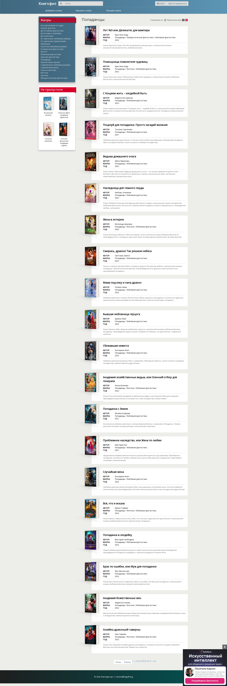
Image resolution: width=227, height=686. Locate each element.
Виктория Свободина (124, 539)
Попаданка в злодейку (117, 535)
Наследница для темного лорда (123, 188)
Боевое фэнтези (48, 28)
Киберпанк (45, 44)
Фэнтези (44, 73)
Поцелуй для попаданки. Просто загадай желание (135, 125)
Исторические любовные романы (56, 38)
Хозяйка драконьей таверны (121, 629)
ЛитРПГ (44, 51)
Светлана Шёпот (122, 255)
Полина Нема (121, 287)
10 (148, 661)
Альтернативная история (52, 25)
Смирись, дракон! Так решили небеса (127, 251)
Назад (118, 662)
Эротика (44, 75)
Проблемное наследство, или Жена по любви (132, 440)
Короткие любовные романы (54, 46)
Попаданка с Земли (115, 408)
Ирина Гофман (121, 508)
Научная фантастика (50, 57)
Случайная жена (113, 472)
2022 (117, 40)
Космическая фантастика (52, 49)
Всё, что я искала (114, 503)
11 (150, 661)
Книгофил (47, 3)
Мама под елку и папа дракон (122, 282)
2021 (117, 134)
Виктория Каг (121, 445)
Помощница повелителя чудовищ (125, 61)
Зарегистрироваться (177, 3)
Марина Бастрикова (124, 98)
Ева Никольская (122, 571)
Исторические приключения (53, 41)
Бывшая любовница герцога (121, 314)
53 (155, 661)
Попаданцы (46, 59)
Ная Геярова (120, 634)
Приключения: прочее (50, 62)
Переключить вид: (174, 20)
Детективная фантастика (52, 30)
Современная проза (49, 67)
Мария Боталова (122, 602)
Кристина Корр (121, 35)
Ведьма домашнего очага (119, 156)
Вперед (127, 662)
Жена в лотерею (113, 219)
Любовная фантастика (51, 54)
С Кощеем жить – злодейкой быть (125, 93)
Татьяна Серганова (123, 129)
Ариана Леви (120, 318)
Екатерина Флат (122, 350)
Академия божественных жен (122, 598)
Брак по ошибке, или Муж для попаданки (129, 566)
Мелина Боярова (122, 413)
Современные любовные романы (55, 65)
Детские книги (47, 36)
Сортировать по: (156, 20)
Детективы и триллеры (51, 33)
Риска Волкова (121, 385)
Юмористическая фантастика (54, 78)
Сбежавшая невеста (116, 345)
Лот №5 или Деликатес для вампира (126, 30)
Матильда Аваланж (123, 224)
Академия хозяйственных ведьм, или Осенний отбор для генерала (140, 379)
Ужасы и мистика (48, 70)
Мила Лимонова (122, 161)
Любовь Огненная (123, 192)
